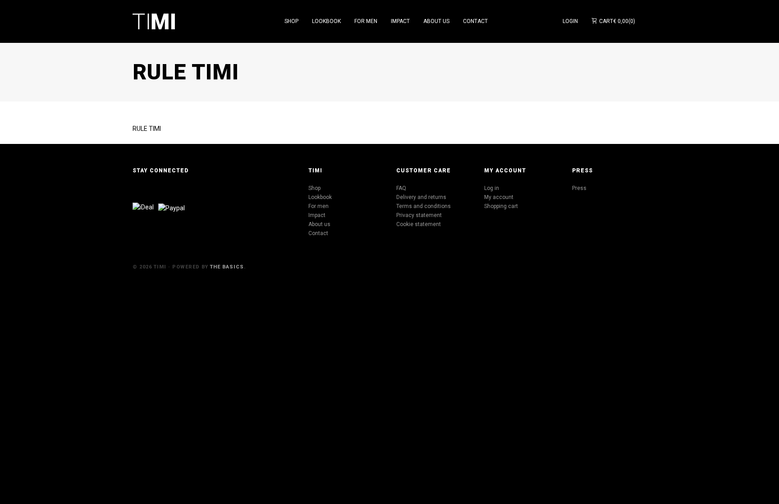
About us (319, 224)
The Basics (227, 267)
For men (318, 206)
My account (498, 197)
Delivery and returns (421, 197)
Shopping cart (501, 206)
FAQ (401, 188)
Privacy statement (419, 215)
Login (570, 21)
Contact (318, 233)
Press (579, 188)
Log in (491, 188)
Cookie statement (418, 224)
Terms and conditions (423, 206)
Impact (316, 215)
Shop (314, 188)
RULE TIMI (147, 128)
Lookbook (320, 197)
